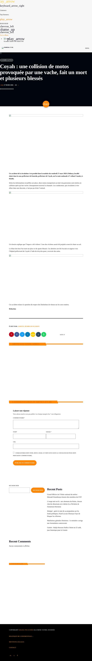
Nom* (15, 432)
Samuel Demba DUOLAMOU (29, 326)
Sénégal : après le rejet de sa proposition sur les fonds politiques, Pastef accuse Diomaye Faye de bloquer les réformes (63, 513)
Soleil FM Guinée (26, 630)
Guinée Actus (6, 60)
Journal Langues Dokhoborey (61, 552)
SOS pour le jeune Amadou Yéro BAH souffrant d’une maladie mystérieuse (29, 590)
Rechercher (14, 485)
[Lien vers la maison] (7, 48)
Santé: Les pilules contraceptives (28, 599)
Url (14, 442)
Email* (48, 432)
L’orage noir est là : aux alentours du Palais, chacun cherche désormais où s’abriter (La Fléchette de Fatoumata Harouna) (64, 381)
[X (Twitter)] (14, 655)
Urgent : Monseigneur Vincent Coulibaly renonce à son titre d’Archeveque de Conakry (30, 609)
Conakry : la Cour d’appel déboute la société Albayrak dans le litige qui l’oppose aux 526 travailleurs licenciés (31, 580)
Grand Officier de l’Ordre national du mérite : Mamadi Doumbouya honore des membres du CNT (26, 380)
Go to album (4, 35)
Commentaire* (19, 418)
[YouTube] (10, 655)
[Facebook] (17, 655)
